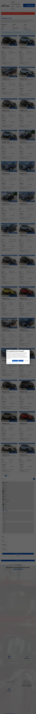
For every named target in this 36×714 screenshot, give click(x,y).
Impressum (17, 362)
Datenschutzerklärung (10, 362)
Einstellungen (26, 360)
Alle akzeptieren (15, 360)
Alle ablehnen (21, 360)
